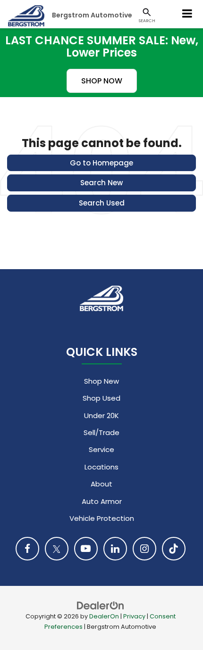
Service (101, 449)
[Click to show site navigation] (187, 14)
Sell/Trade (101, 432)
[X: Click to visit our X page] (56, 548)
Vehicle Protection (101, 518)
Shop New (101, 381)
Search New (101, 183)
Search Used (102, 203)
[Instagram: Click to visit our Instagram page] (144, 548)
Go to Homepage (101, 163)
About (101, 484)
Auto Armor (102, 501)
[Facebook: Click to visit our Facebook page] (27, 548)
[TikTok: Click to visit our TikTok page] (173, 548)
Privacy (134, 616)
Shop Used (101, 398)
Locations (101, 467)
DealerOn (104, 616)
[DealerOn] (100, 605)
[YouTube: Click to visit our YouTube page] (86, 548)
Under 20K (101, 415)
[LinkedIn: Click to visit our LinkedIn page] (115, 548)
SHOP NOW (101, 80)
